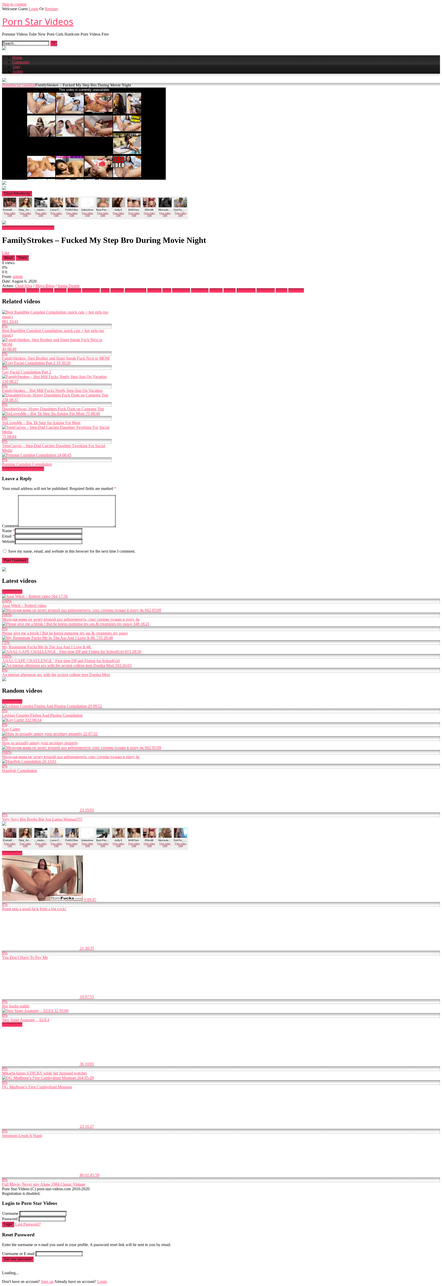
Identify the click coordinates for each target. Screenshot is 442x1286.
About (8, 258)
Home (17, 57)
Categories (20, 62)
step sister (296, 290)
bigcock (32, 290)
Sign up (47, 1281)
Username (10, 1213)
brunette (46, 290)
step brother (246, 290)
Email (8, 536)
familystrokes (135, 290)
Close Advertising (17, 194)
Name (8, 531)
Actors (17, 71)
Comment (10, 526)
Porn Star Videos (37, 21)
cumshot (74, 290)
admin (18, 276)
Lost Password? (28, 1224)
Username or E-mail (18, 1253)
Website (8, 541)
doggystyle (91, 290)
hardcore (154, 290)
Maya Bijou (44, 286)
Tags (16, 67)
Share (22, 258)
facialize (117, 290)
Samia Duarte (69, 286)
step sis (281, 290)
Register (51, 9)
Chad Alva (23, 286)
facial (105, 290)
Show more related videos (23, 469)
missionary (199, 290)
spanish (230, 290)
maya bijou (181, 290)
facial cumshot (23, 85)
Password (10, 1219)
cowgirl (60, 290)
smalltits (216, 290)
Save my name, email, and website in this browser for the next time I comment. (71, 551)
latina (166, 290)
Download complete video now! (28, 228)
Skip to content (14, 4)
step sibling (266, 290)
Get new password (17, 1259)
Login (33, 9)
